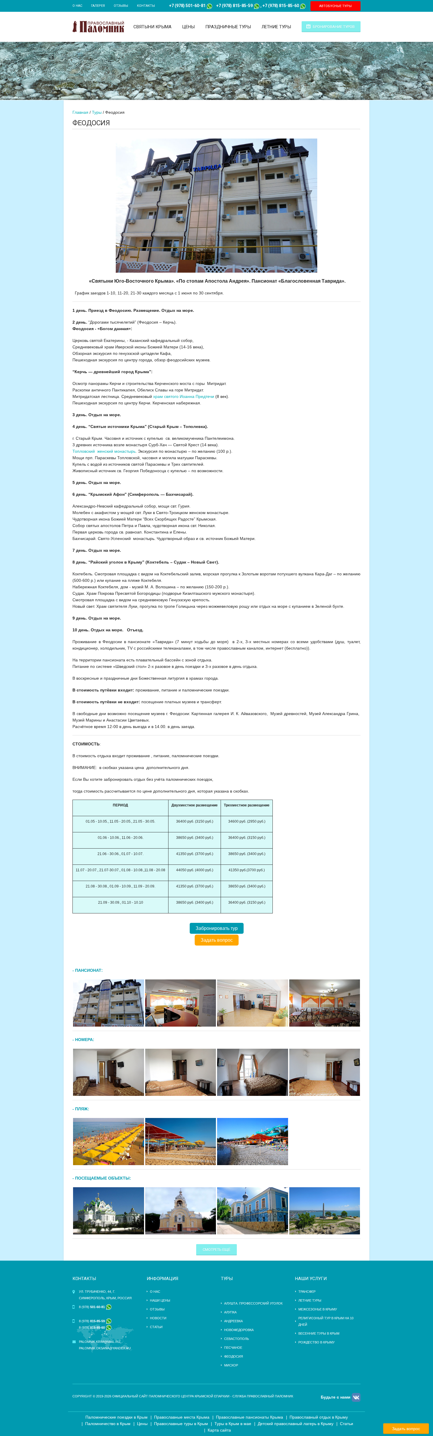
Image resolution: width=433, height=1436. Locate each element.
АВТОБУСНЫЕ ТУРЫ (335, 6)
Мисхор (231, 1365)
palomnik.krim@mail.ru (99, 1341)
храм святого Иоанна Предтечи (183, 396)
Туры (97, 112)
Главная (80, 112)
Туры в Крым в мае (232, 1423)
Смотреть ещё (216, 1249)
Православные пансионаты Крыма (249, 1417)
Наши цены (160, 1300)
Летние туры (276, 26)
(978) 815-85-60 (283, 5)
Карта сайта (219, 1430)
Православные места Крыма (181, 1417)
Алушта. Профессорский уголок (253, 1303)
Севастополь (236, 1339)
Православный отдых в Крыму (319, 1417)
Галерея (98, 6)
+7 (218, 5)
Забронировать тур (217, 928)
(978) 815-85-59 (237, 5)
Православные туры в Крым (181, 1423)
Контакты (146, 6)
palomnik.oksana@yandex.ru (105, 1348)
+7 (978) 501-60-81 (187, 5)
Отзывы (121, 6)
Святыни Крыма (152, 26)
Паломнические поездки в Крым (116, 1417)
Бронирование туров (334, 26)
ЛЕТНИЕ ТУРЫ (309, 1300)
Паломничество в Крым (107, 1423)
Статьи (156, 1327)
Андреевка (233, 1321)
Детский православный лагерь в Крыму (295, 1423)
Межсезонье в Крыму (317, 1309)
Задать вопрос (217, 940)
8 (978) (92, 1307)
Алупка (230, 1312)
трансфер (306, 1291)
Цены (188, 26)
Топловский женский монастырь (103, 451)
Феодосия (233, 1356)
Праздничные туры (228, 26)
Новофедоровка (239, 1330)
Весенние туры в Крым (318, 1333)
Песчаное (233, 1347)
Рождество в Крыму (316, 1342)
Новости (158, 1318)
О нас (77, 6)
